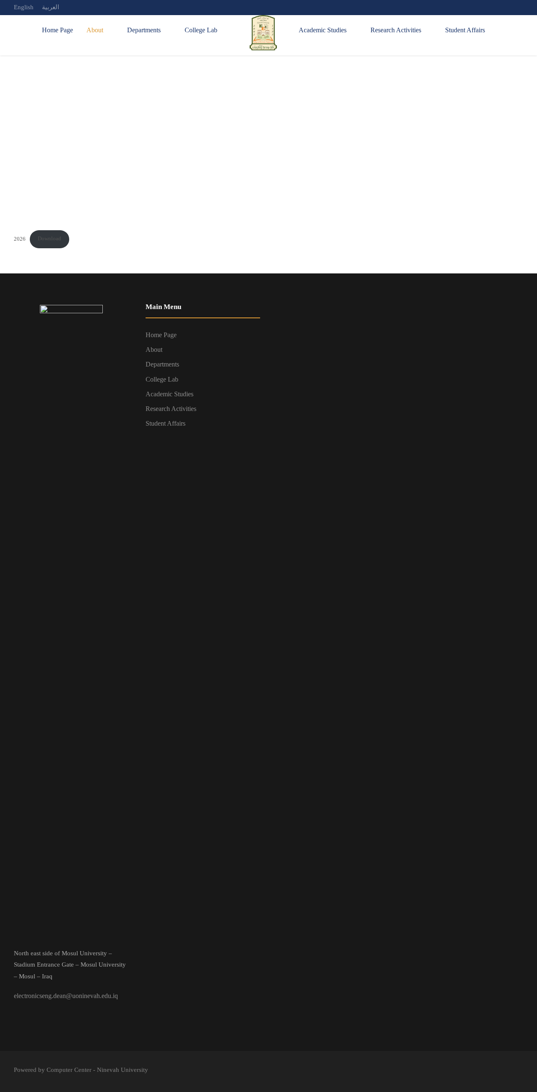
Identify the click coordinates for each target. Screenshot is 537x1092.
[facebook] (505, 7)
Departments (144, 30)
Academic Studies (323, 30)
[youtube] (520, 7)
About (94, 30)
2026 (20, 239)
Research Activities (395, 30)
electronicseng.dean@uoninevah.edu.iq (66, 995)
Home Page (57, 30)
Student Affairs (465, 30)
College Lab (201, 30)
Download (49, 239)
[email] (489, 7)
